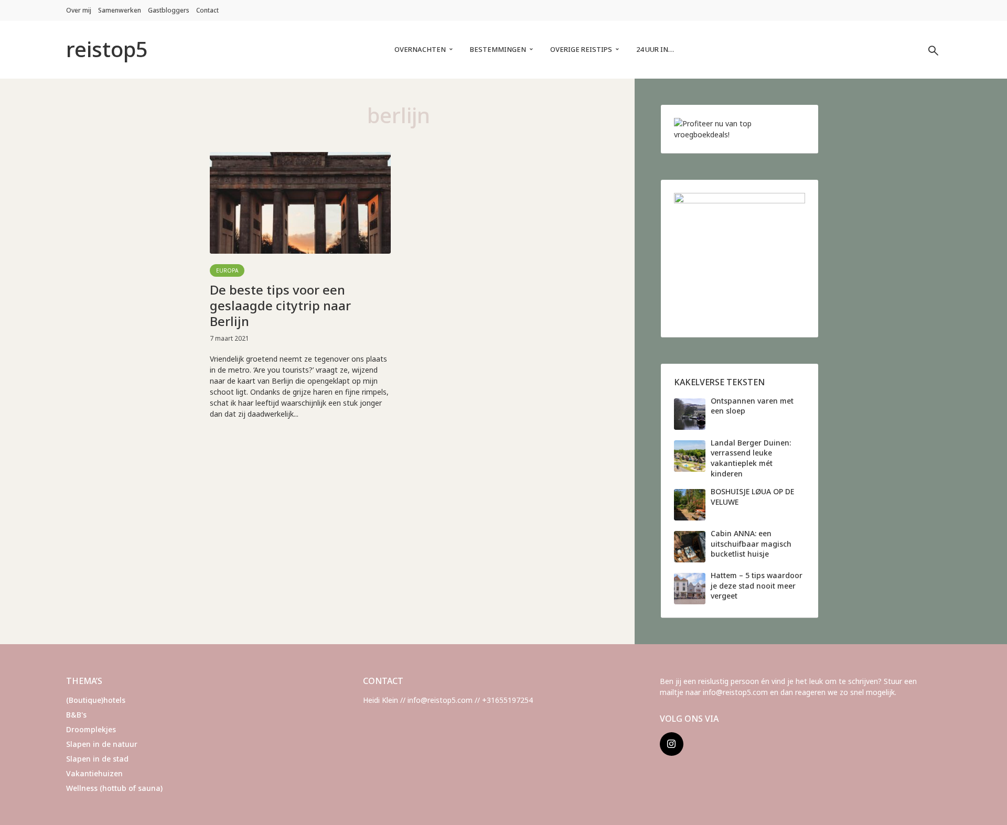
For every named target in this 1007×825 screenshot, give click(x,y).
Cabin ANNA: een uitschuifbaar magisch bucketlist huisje (751, 543)
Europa (227, 270)
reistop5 (107, 49)
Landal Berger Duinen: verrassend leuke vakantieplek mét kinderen (751, 458)
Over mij (78, 10)
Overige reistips (581, 49)
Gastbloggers (168, 10)
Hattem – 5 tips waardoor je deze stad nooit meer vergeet (756, 585)
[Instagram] (671, 744)
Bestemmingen (498, 49)
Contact (207, 10)
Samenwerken (119, 10)
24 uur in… (655, 49)
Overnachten (420, 49)
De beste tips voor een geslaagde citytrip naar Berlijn (280, 305)
